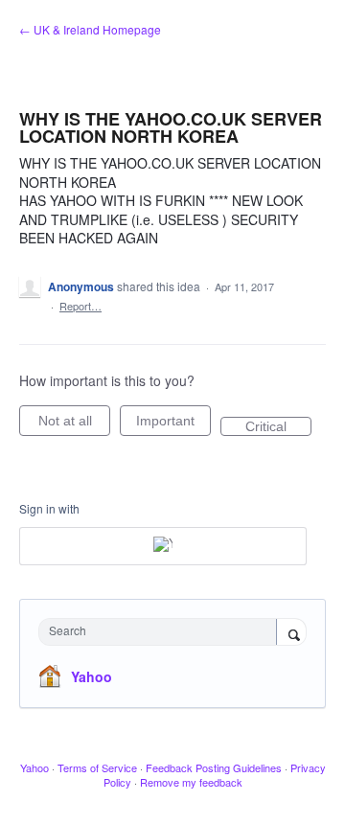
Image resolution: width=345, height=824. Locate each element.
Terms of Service (97, 767)
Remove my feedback (191, 782)
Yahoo (91, 676)
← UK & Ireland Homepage (90, 29)
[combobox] (162, 632)
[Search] (291, 633)
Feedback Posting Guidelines (214, 767)
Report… (80, 305)
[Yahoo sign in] (163, 546)
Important (173, 424)
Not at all (74, 424)
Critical (278, 427)
